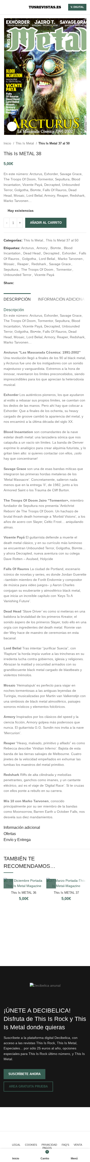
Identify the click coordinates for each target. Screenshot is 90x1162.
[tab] (17, 298)
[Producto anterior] (74, 143)
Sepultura (11, 269)
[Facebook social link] (18, 283)
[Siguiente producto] (84, 143)
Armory (42, 248)
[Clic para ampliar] (12, 126)
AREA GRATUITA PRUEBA (28, 1086)
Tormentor (64, 269)
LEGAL (16, 1144)
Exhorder (69, 253)
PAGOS (47, 1147)
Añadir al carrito (46, 222)
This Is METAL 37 (66, 892)
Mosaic (9, 264)
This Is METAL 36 (23, 892)
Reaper (23, 264)
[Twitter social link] (23, 283)
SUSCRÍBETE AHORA (24, 1074)
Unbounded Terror (17, 275)
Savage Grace (60, 264)
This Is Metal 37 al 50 (54, 143)
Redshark (38, 264)
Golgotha (29, 259)
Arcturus (27, 248)
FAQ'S (65, 1144)
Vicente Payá (44, 275)
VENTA (78, 1144)
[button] (8, 883)
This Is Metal (25, 143)
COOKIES (31, 1144)
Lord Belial (47, 259)
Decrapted (51, 253)
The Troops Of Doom (37, 269)
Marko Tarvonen (70, 259)
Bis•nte (55, 248)
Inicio (8, 143)
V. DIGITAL (77, 7)
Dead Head (32, 253)
